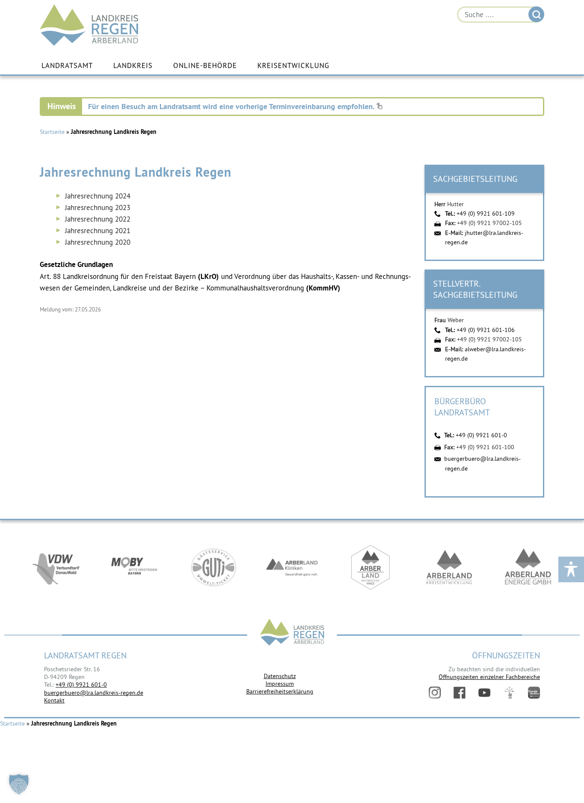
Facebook (460, 693)
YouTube (484, 693)
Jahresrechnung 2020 (97, 242)
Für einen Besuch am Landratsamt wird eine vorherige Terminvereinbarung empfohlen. (232, 106)
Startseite (52, 132)
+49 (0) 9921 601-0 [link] (81, 684)
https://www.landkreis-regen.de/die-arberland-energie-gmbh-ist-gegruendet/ (528, 567)
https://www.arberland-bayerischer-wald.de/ (370, 567)
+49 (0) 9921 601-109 (486, 213)
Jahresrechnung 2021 (97, 230)
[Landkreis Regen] (292, 633)
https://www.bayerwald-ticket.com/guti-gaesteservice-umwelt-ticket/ (213, 567)
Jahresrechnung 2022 (97, 219)
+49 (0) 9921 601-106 (486, 330)
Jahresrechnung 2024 (97, 196)
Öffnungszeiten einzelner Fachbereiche (489, 677)
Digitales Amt (509, 693)
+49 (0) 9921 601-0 (481, 435)
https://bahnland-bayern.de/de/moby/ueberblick (134, 567)
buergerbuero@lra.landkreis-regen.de (93, 692)
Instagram (435, 693)
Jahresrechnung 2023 (97, 207)
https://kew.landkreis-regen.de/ (449, 567)
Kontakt (54, 700)
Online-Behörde (205, 65)
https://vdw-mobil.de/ (56, 567)
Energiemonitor (534, 693)
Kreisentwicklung (293, 65)
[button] (19, 784)
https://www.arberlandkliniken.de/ (292, 567)
